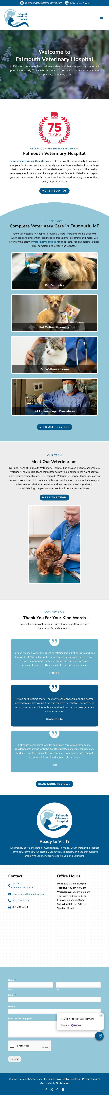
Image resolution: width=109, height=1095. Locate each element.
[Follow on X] (51, 1089)
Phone (11, 1006)
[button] (99, 1036)
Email (12, 994)
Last (57, 989)
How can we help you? (20, 1018)
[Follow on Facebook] (46, 1089)
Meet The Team (54, 497)
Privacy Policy (90, 1079)
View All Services (54, 426)
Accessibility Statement (54, 1083)
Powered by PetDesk (67, 1079)
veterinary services (44, 241)
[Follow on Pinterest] (57, 1089)
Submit (15, 1059)
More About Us (54, 190)
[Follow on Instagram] (63, 1089)
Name (12, 980)
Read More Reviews (54, 783)
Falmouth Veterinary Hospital (27, 161)
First (10, 989)
